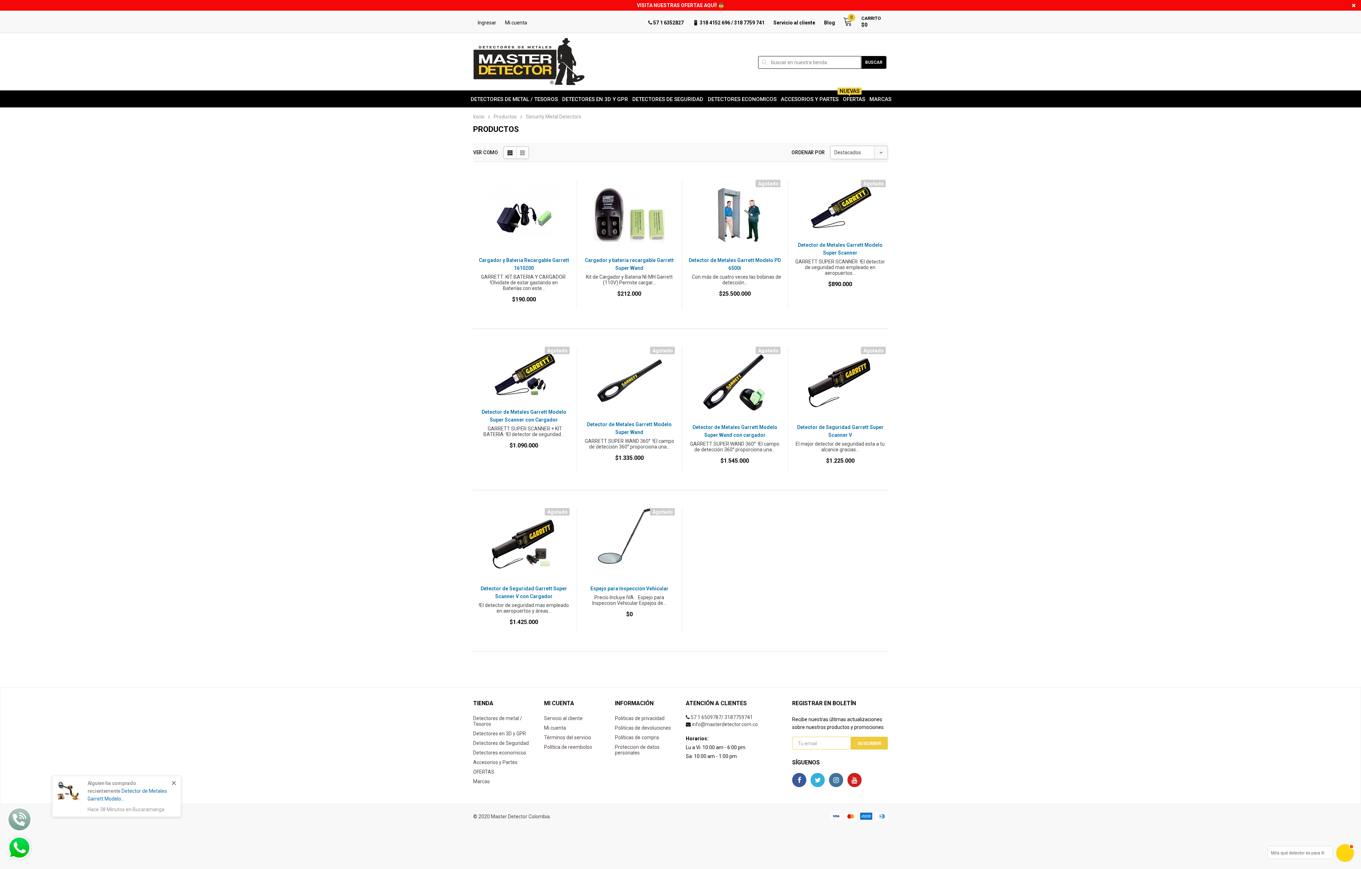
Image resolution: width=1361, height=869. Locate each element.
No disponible (735, 321)
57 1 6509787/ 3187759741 (722, 717)
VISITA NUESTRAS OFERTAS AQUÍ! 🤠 (680, 5)
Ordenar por (808, 152)
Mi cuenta (516, 23)
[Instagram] (836, 780)
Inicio (479, 116)
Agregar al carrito (524, 321)
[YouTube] (854, 780)
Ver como (485, 152)
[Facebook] (799, 780)
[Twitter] (818, 780)
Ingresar (487, 23)
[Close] (174, 783)
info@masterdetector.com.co (725, 724)
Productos (505, 116)
